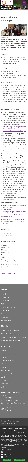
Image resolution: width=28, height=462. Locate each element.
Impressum (3, 447)
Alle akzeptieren (19, 460)
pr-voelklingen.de (18, 219)
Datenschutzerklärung (8, 445)
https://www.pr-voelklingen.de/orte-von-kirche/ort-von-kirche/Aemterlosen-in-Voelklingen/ (14, 129)
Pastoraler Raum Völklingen (13, 392)
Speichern (7, 460)
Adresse (5, 229)
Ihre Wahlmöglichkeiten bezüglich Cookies (14, 429)
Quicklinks (5, 346)
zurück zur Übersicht (9, 273)
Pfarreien (5, 326)
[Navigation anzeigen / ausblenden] (24, 3)
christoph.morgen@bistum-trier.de (14, 212)
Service (4, 289)
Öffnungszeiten (8, 241)
